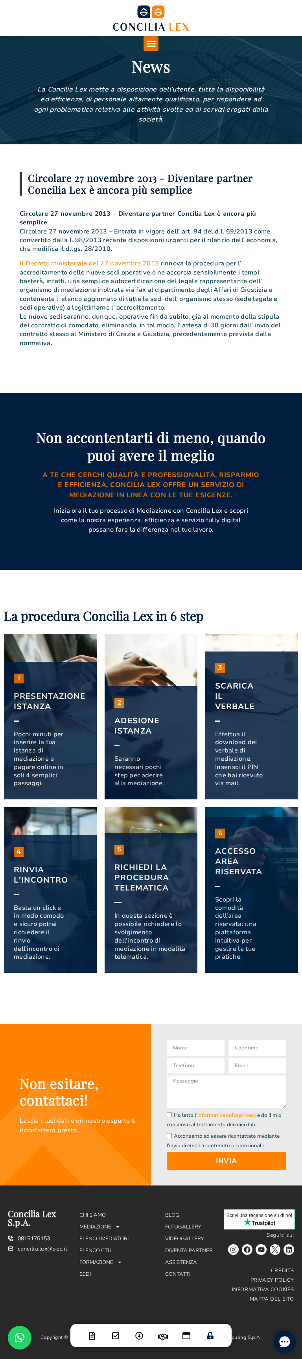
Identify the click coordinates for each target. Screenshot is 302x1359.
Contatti (177, 1274)
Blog (172, 1215)
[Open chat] (285, 1342)
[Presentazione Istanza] (92, 1331)
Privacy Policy (272, 1280)
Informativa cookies (263, 1289)
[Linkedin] (289, 1249)
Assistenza (181, 1262)
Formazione (96, 1262)
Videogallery (184, 1238)
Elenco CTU (95, 1250)
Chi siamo (92, 1215)
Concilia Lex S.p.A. (32, 1218)
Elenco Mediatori (104, 1238)
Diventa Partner (189, 1250)
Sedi (85, 1274)
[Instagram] (233, 1249)
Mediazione (95, 1226)
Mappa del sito (272, 1299)
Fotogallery (183, 1226)
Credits (282, 1270)
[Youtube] (261, 1249)
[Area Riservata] (210, 1330)
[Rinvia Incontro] (163, 1332)
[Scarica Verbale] (139, 1331)
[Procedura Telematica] (186, 1331)
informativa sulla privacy (226, 1115)
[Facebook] (247, 1249)
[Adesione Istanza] (115, 1331)
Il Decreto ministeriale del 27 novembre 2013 (89, 263)
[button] (151, 43)
